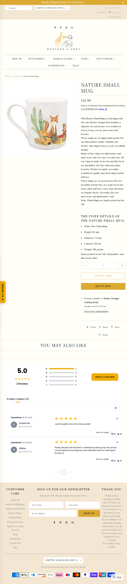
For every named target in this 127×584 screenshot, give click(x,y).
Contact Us (15, 543)
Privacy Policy (15, 513)
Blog (15, 534)
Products (17, 76)
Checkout (115, 17)
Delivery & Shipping (15, 504)
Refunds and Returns (15, 508)
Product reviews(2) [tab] (18, 399)
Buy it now (103, 286)
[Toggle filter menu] (115, 408)
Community (15, 538)
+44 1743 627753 (112, 8)
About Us (15, 500)
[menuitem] (17, 59)
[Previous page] (56, 472)
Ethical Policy (15, 517)
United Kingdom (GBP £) (51, 8)
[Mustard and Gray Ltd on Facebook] (55, 27)
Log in (101, 12)
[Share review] (117, 418)
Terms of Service (15, 522)
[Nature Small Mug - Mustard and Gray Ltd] (39, 119)
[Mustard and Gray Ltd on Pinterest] (61, 27)
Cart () (116, 12)
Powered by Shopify (77, 567)
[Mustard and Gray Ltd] (63, 41)
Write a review (105, 377)
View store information (96, 311)
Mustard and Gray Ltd (57, 567)
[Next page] (71, 472)
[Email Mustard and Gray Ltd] (72, 27)
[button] (113, 434)
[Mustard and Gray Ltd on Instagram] (66, 27)
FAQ (15, 547)
